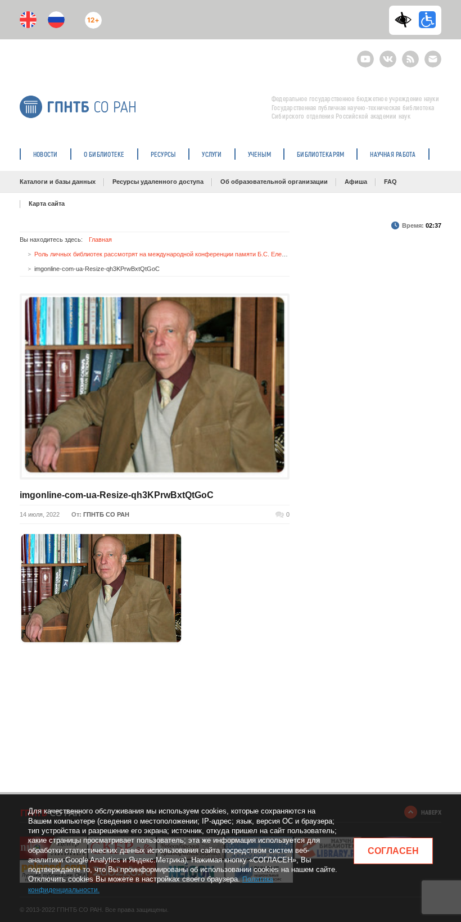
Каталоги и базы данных (58, 181)
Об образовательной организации (274, 181)
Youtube (365, 54)
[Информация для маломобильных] (427, 19)
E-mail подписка (432, 59)
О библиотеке (104, 154)
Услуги (212, 154)
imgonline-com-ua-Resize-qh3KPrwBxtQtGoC (117, 495)
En (28, 19)
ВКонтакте (387, 54)
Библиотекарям (320, 154)
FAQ (390, 181)
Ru (56, 19)
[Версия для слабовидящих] (406, 19)
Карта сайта (47, 203)
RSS (409, 54)
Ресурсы (164, 154)
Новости (45, 154)
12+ (91, 15)
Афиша (356, 181)
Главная (100, 239)
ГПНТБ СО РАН (106, 514)
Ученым (259, 154)
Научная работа (392, 154)
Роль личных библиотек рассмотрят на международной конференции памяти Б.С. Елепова (164, 254)
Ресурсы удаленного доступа (158, 181)
